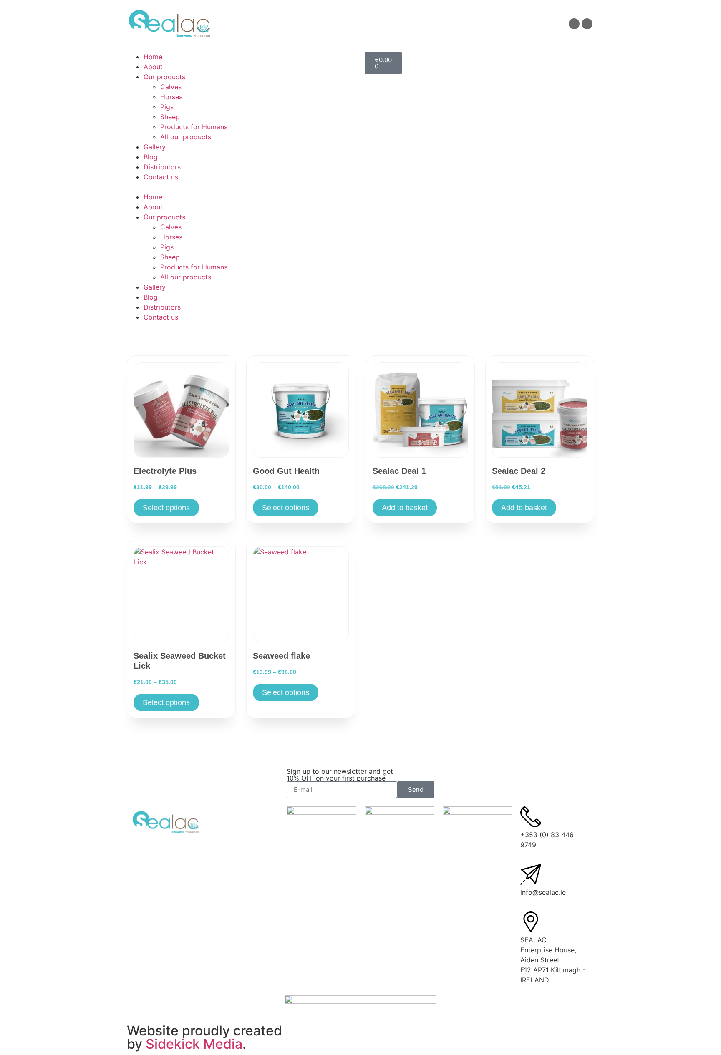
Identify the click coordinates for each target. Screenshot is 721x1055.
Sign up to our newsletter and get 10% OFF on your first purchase (340, 774)
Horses (171, 97)
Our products (164, 77)
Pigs (167, 107)
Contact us (161, 177)
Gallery (155, 147)
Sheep (170, 117)
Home (153, 57)
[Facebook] (574, 23)
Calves (171, 87)
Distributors (162, 167)
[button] (241, 187)
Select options (166, 508)
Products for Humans (193, 127)
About (153, 67)
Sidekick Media (194, 1044)
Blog (151, 157)
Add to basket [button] (405, 508)
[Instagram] (587, 23)
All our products (185, 137)
